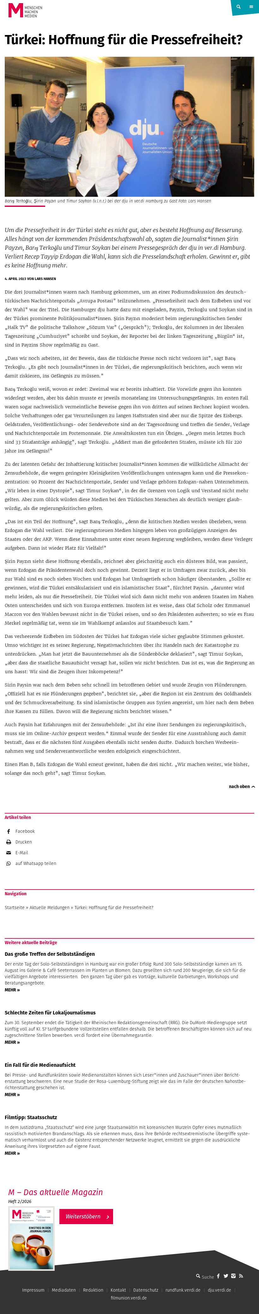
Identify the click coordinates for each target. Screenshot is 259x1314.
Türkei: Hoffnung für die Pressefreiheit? (114, 907)
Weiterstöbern (83, 1216)
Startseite (15, 907)
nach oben (239, 786)
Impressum (33, 1290)
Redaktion (93, 1290)
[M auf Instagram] (233, 1276)
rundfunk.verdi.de (183, 1290)
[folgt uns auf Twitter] (226, 1276)
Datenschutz (145, 1290)
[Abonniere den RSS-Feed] (241, 1276)
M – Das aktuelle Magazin (55, 1192)
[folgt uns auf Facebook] (218, 1276)
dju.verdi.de (219, 1290)
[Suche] (198, 1276)
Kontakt (118, 1290)
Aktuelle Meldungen (49, 907)
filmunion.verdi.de (129, 1298)
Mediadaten (64, 1290)
